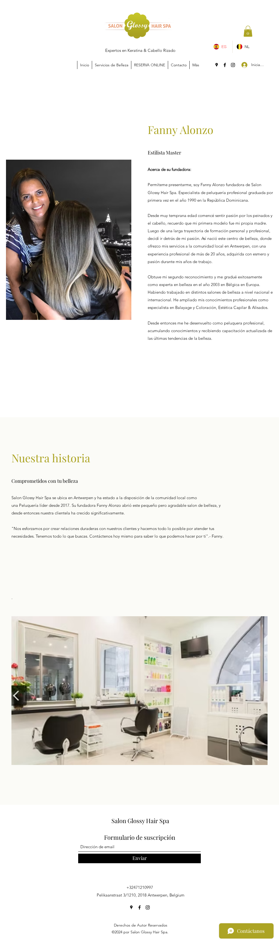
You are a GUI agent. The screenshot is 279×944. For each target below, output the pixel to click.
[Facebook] (225, 65)
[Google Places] (216, 65)
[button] (248, 31)
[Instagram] (233, 65)
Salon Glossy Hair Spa (140, 821)
